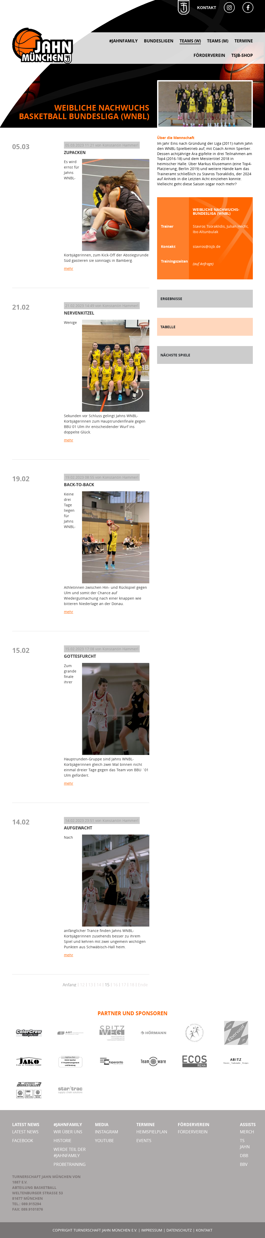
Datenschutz (179, 1230)
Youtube (104, 1140)
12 (82, 985)
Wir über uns (68, 1132)
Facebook (22, 1140)
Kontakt (206, 7)
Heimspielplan (151, 1132)
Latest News (25, 1132)
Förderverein (193, 1132)
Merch (247, 1132)
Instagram (106, 1132)
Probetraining (70, 1164)
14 (99, 985)
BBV (244, 1164)
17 (123, 985)
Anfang (69, 985)
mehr (68, 268)
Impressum (151, 1230)
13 (90, 985)
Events (143, 1140)
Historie (62, 1140)
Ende (143, 985)
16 (115, 985)
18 (132, 985)
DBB (244, 1155)
